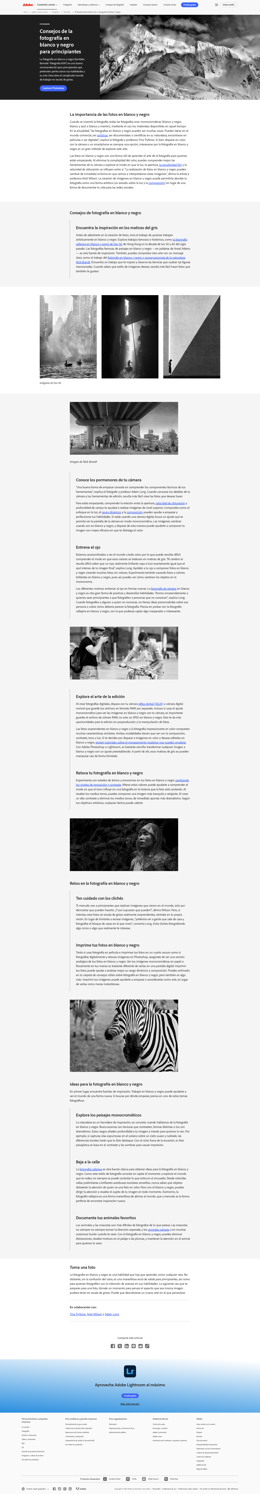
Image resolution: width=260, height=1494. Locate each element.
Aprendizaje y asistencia (88, 4)
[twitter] (64, 1488)
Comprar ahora (169, 4)
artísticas (102, 135)
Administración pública (117, 1432)
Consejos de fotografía (114, 4)
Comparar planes (150, 4)
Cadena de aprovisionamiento (207, 1453)
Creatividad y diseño (46, 4)
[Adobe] (28, 4)
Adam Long (112, 1314)
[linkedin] (70, 1488)
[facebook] (54, 1488)
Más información (130, 1404)
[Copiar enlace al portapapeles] (147, 1346)
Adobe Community (160, 1432)
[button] (216, 4)
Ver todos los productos (30, 1460)
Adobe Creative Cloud (40, 12)
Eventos (199, 1436)
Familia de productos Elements (33, 1451)
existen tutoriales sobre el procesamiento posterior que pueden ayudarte (141, 742)
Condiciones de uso (169, 1489)
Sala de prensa (202, 1440)
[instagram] (59, 1488)
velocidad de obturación (170, 503)
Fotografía (67, 4)
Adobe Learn (157, 1436)
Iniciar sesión (228, 4)
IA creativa (25, 1427)
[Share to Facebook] (113, 1346)
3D (23, 1447)
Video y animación (28, 1439)
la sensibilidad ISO (170, 165)
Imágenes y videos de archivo (32, 1456)
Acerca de (200, 1428)
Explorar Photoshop (53, 88)
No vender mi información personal (213, 1489)
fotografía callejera (91, 1169)
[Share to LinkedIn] (127, 1346)
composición (156, 183)
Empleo (199, 1432)
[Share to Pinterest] (134, 1346)
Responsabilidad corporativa (207, 1445)
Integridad (200, 1461)
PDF (23, 1443)
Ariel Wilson (94, 1314)
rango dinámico (111, 512)
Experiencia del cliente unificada (77, 1432)
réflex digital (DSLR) (150, 704)
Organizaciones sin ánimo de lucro (121, 1428)
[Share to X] (120, 1346)
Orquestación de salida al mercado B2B (79, 1440)
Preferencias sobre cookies (188, 1489)
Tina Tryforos (78, 1314)
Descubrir (67, 12)
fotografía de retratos (163, 588)
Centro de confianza (204, 1457)
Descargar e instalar (160, 1428)
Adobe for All (201, 1465)
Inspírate (133, 4)
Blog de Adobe (202, 1469)
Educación (112, 1424)
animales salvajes (158, 1229)
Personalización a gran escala (76, 1424)
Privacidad (156, 1489)
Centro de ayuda (159, 1424)
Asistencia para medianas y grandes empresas (170, 1440)
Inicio (25, 12)
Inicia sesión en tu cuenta (206, 1424)
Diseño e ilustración (29, 1435)
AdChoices (234, 1489)
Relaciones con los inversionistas (209, 1449)
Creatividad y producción (74, 1436)
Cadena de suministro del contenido (78, 1428)
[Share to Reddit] (140, 1346)
